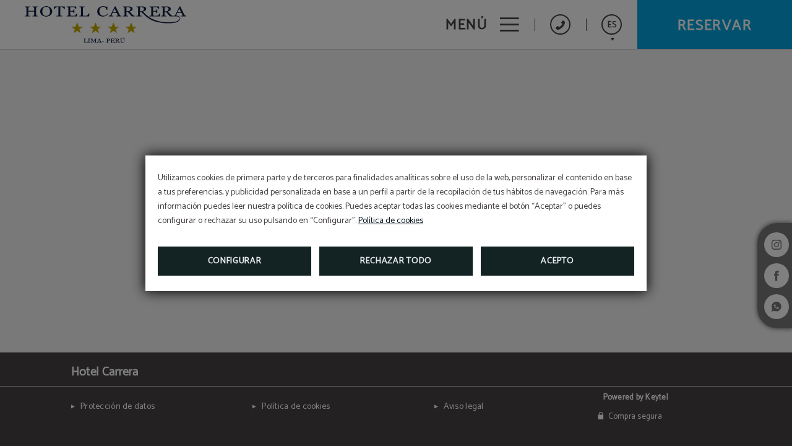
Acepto (557, 261)
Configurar (235, 261)
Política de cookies (390, 221)
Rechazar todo (396, 261)
